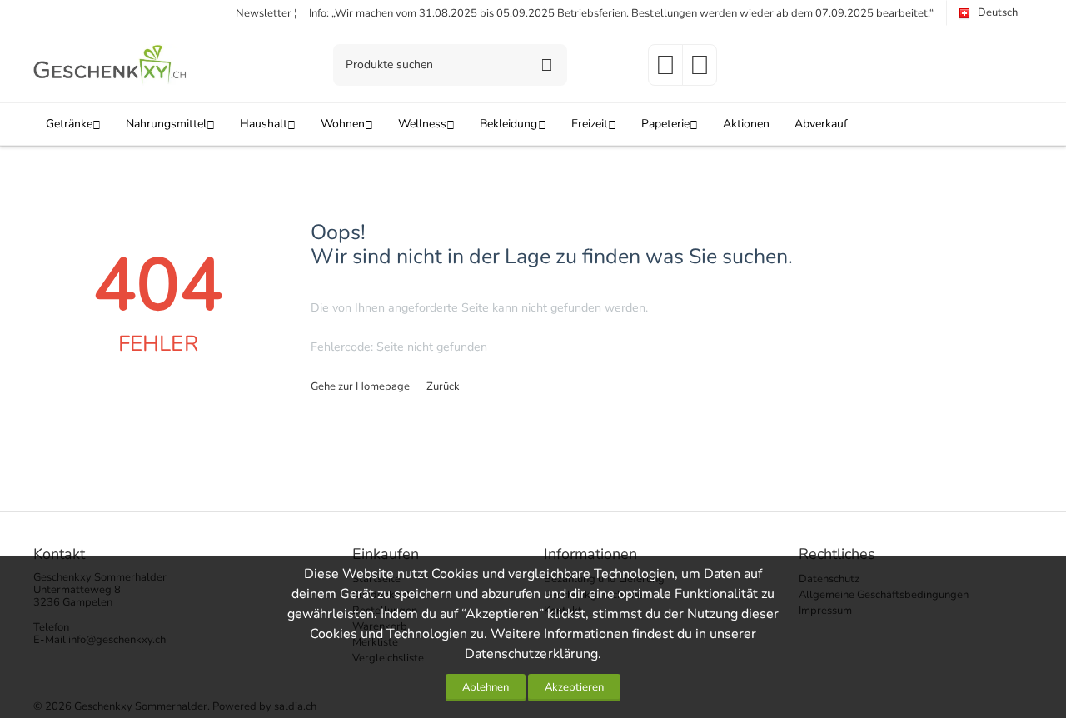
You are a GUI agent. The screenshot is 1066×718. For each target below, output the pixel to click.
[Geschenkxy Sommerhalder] (110, 64)
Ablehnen (485, 687)
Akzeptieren (574, 687)
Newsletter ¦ (266, 13)
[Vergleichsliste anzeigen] (700, 70)
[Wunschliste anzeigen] (665, 70)
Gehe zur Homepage (360, 386)
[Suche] (546, 65)
